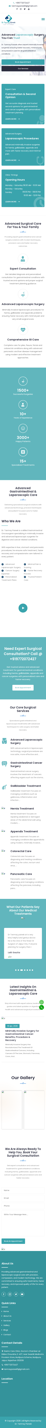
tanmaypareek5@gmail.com (24, 6)
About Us (7, 1316)
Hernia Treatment (22, 808)
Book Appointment (23, 62)
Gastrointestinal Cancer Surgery (26, 764)
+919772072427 (11, 1364)
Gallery (6, 1325)
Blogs (5, 1330)
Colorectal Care (20, 851)
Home (6, 1311)
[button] (43, 19)
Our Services (23, 68)
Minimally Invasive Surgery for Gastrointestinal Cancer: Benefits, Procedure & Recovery (22, 1035)
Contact (7, 1334)
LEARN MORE (11, 119)
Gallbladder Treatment (25, 786)
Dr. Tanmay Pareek (23, 1424)
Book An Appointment (13, 1241)
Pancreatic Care (21, 874)
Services (7, 1320)
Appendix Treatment (24, 831)
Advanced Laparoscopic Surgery (26, 741)
